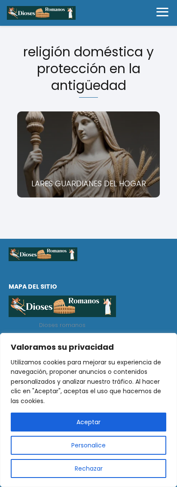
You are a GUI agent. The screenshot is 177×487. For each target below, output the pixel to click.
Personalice (88, 445)
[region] (88, 410)
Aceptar (88, 422)
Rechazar (89, 468)
